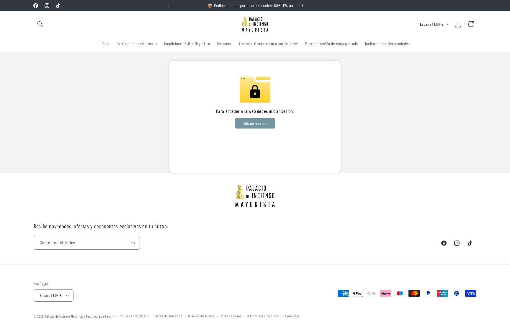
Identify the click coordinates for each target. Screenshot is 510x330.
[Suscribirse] (133, 243)
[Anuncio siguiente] (341, 5)
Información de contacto (263, 316)
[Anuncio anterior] (168, 5)
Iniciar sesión (255, 123)
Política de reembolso (134, 316)
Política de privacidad (168, 316)
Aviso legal (292, 316)
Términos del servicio (201, 316)
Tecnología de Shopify (100, 316)
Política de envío (231, 316)
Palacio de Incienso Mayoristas (65, 316)
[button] (40, 23)
